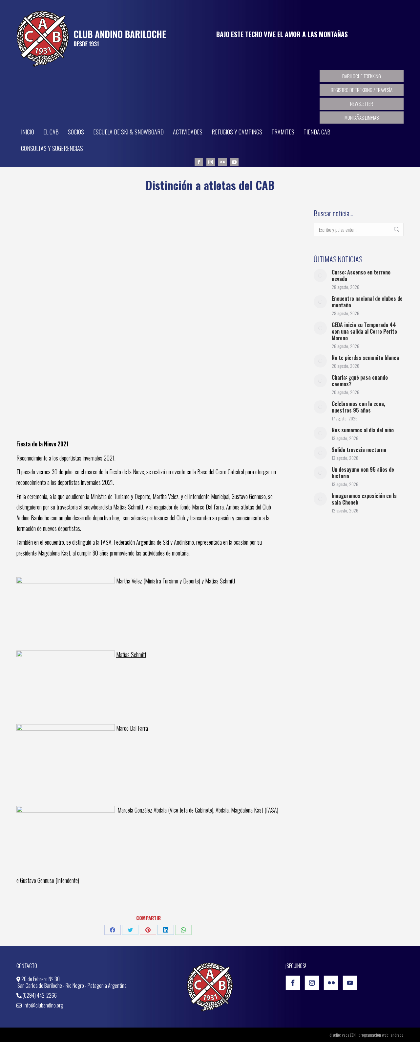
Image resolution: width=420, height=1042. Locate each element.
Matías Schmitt (131, 654)
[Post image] (320, 275)
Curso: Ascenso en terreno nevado (361, 275)
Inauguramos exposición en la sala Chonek (364, 499)
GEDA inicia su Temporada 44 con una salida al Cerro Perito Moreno (364, 331)
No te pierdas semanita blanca (365, 357)
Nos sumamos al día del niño (363, 430)
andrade (397, 1034)
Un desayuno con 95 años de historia (363, 472)
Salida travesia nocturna (359, 449)
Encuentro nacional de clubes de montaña (367, 301)
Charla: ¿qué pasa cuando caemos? (360, 380)
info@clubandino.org (43, 1005)
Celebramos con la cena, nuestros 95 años (358, 407)
